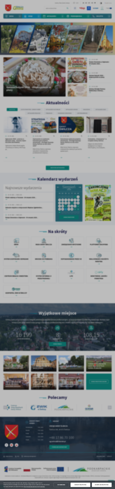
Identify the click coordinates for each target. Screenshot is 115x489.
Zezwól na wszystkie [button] (102, 485)
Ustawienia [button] (61, 485)
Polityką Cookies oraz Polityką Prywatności (34, 486)
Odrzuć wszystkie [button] (80, 485)
